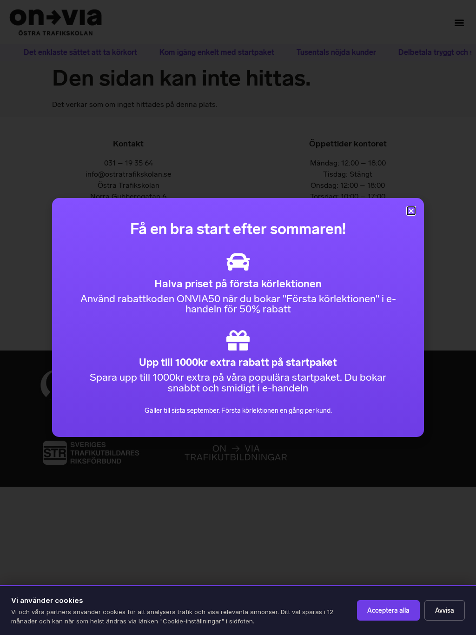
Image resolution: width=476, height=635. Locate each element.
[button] (411, 210)
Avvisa (444, 611)
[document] (238, 317)
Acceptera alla (388, 611)
